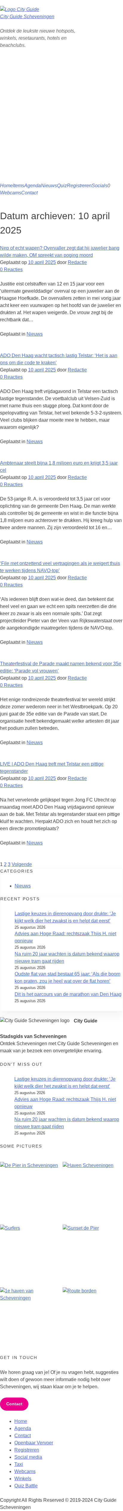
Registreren (79, 185)
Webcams (10, 192)
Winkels (22, 1478)
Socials (99, 185)
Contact (29, 192)
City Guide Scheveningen (27, 16)
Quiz (62, 185)
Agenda (32, 185)
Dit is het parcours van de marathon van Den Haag (68, 994)
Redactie (77, 262)
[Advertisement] (61, 117)
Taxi (18, 1464)
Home (6, 185)
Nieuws (49, 185)
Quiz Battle (26, 1485)
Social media (28, 1457)
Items (18, 185)
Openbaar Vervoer (33, 1442)
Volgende (22, 864)
